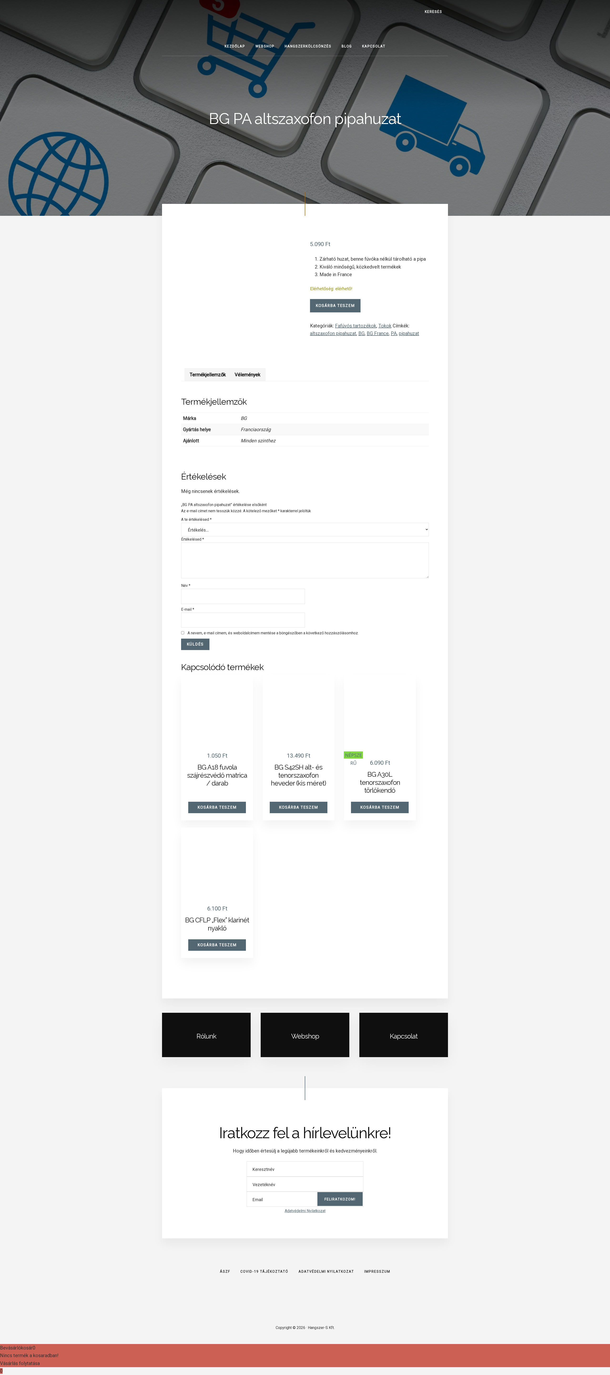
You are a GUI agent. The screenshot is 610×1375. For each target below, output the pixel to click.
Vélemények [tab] (247, 374)
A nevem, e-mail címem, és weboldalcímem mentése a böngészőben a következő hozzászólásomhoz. (273, 633)
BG (361, 333)
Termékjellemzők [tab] (208, 374)
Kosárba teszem (335, 305)
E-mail (187, 609)
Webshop (305, 1036)
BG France (378, 333)
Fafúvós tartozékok (355, 326)
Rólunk (206, 1036)
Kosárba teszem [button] (217, 807)
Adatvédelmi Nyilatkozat (305, 1211)
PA (394, 333)
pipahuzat (409, 333)
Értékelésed (192, 539)
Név (185, 585)
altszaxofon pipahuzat (333, 333)
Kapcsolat (403, 1036)
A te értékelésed (196, 519)
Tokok (384, 326)
